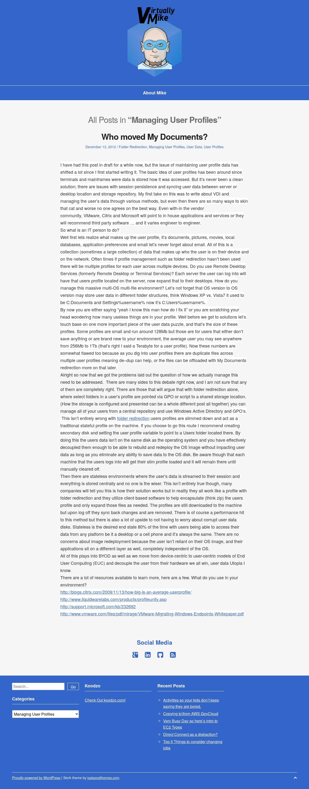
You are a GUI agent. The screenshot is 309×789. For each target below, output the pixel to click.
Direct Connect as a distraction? (190, 734)
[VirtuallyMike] (154, 41)
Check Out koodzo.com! (105, 700)
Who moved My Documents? (154, 136)
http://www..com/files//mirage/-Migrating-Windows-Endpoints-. (152, 613)
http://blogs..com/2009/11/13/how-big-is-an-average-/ (125, 592)
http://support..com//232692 (98, 606)
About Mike (154, 93)
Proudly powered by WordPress (36, 777)
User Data (194, 146)
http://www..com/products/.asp (113, 599)
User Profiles (214, 146)
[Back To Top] (295, 777)
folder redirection (133, 418)
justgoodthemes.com (103, 777)
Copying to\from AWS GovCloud (190, 713)
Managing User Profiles (167, 146)
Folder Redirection (133, 146)
